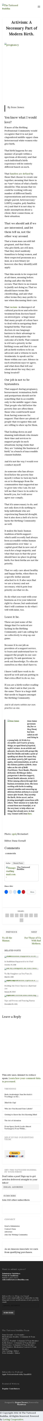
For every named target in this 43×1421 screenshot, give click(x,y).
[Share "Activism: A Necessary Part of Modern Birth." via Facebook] (7, 915)
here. (30, 814)
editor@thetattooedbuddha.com (15, 1280)
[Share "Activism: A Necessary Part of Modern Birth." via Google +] (16, 915)
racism (13, 307)
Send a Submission (12, 1226)
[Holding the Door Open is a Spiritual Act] (21, 981)
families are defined (20, 173)
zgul (14, 834)
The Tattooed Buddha (23, 868)
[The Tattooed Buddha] (11, 877)
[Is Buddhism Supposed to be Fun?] (21, 957)
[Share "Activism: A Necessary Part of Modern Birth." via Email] (21, 920)
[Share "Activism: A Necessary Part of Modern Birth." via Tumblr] (21, 915)
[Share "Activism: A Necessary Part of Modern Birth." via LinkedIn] (31, 915)
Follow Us (9, 1207)
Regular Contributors (11, 1389)
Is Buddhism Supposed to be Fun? (19, 961)
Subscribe (10, 1195)
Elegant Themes (21, 1402)
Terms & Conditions (10, 1276)
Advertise (8, 1232)
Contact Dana (10, 1229)
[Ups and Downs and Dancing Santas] (21, 996)
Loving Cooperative (13, 1419)
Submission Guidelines (11, 1273)
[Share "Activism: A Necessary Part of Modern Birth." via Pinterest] (26, 915)
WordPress (21, 1405)
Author (8, 863)
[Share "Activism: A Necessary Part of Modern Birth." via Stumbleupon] (35, 915)
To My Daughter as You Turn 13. (18, 974)
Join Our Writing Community (16, 1235)
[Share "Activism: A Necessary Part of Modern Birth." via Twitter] (12, 915)
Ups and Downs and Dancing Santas (20, 1001)
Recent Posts (18, 863)
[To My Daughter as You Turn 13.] (21, 969)
